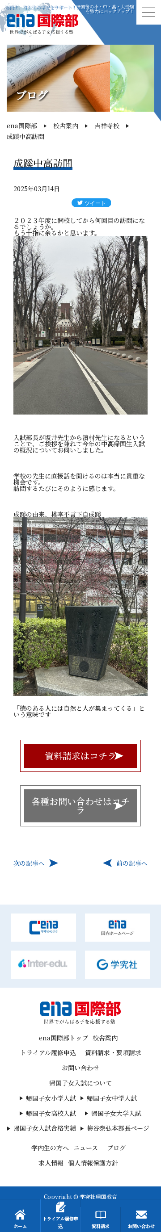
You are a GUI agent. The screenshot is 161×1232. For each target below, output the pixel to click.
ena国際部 (22, 125)
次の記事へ (29, 863)
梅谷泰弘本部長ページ (118, 1127)
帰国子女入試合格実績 (44, 1127)
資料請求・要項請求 (113, 1052)
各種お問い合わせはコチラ (80, 806)
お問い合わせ (80, 1067)
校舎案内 (65, 125)
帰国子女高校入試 (51, 1113)
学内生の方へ (50, 1147)
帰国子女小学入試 (51, 1098)
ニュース (85, 1147)
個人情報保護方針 (93, 1162)
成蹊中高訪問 (25, 136)
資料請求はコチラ (80, 755)
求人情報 (51, 1162)
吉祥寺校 (106, 125)
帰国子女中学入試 (112, 1098)
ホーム (20, 1226)
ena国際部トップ (63, 1037)
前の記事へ (132, 863)
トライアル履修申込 (48, 1052)
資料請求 (101, 1226)
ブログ (116, 1147)
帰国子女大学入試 (116, 1113)
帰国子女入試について (80, 1082)
